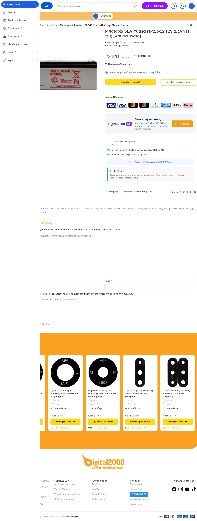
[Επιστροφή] (190, 25)
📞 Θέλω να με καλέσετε (178, 82)
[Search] (135, 5)
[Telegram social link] (195, 192)
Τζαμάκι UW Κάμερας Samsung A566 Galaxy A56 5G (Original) (64, 393)
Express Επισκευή (155, 5)
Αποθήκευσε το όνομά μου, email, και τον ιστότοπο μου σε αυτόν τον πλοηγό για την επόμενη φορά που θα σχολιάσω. (73, 293)
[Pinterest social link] (187, 192)
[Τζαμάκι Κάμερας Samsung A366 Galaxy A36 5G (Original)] (140, 372)
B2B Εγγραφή (98, 499)
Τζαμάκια (55, 400)
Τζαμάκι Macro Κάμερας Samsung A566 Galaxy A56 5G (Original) (102, 393)
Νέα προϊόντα (136, 489)
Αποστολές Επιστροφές (65, 484)
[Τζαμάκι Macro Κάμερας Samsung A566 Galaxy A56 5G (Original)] (103, 372)
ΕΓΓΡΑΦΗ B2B (182, 123)
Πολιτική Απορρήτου (64, 499)
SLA (55, 25)
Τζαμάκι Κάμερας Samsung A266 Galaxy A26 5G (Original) (176, 393)
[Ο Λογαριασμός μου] (173, 6)
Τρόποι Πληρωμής (63, 489)
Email (108, 280)
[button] (65, 422)
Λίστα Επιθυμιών (100, 494)
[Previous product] (187, 25)
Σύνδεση (96, 484)
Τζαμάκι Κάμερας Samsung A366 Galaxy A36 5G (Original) (139, 393)
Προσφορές (139, 494)
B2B (47, 5)
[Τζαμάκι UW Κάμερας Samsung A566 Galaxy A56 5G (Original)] (65, 372)
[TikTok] (194, 489)
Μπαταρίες (44, 25)
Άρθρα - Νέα (136, 504)
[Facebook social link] (180, 192)
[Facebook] (174, 489)
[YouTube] (187, 489)
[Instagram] (180, 489)
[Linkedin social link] (191, 192)
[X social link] (184, 192)
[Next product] (194, 25)
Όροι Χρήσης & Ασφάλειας (67, 494)
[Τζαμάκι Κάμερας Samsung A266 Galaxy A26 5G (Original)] (178, 372)
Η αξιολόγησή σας (20, 246)
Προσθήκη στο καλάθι (131, 82)
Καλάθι (95, 489)
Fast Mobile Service (139, 499)
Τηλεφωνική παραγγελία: (152, 161)
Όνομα (14, 280)
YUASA (125, 45)
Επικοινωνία (136, 484)
